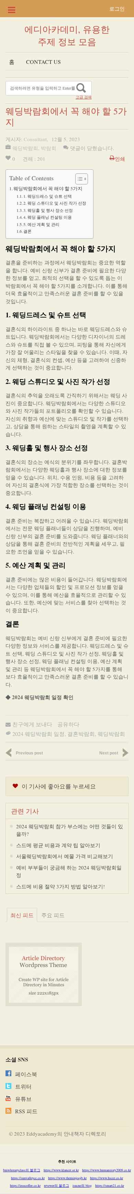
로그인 (117, 8)
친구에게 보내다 (32, 724)
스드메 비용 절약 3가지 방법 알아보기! (60, 886)
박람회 (48, 148)
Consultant (35, 139)
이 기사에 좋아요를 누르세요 (59, 786)
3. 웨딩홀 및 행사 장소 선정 (48, 210)
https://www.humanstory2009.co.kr (106, 1170)
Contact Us (43, 61)
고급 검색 (84, 97)
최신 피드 (22, 915)
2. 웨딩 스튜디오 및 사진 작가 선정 (54, 203)
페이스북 (26, 1074)
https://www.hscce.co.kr (106, 1177)
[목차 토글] (78, 179)
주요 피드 (53, 915)
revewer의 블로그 (56, 1185)
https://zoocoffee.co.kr (25, 1185)
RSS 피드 (26, 1111)
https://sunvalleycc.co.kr (28, 1177)
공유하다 (68, 724)
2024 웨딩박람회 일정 (38, 733)
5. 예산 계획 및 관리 (41, 224)
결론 (27, 231)
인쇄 (120, 158)
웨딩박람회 (25, 148)
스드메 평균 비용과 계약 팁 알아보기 (58, 845)
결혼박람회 (81, 733)
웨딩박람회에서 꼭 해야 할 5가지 (47, 188)
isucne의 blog (82, 1185)
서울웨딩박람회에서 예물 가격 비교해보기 (64, 856)
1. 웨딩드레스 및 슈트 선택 (47, 196)
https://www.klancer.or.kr (61, 1170)
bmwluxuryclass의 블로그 (21, 1170)
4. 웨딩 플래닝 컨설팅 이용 (47, 217)
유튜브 (23, 1098)
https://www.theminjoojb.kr (67, 1177)
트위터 (23, 1086)
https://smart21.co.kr (109, 1185)
